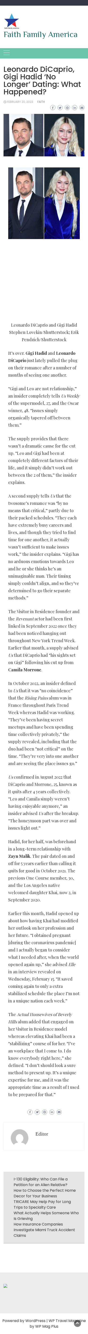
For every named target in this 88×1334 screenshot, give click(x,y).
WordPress (35, 1320)
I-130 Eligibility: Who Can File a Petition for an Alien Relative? (41, 1181)
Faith (41, 102)
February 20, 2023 (20, 102)
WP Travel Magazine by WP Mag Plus (58, 1323)
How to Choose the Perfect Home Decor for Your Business (45, 1193)
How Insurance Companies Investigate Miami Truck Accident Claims (44, 1230)
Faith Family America (41, 34)
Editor (41, 1134)
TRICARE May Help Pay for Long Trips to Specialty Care (42, 1204)
